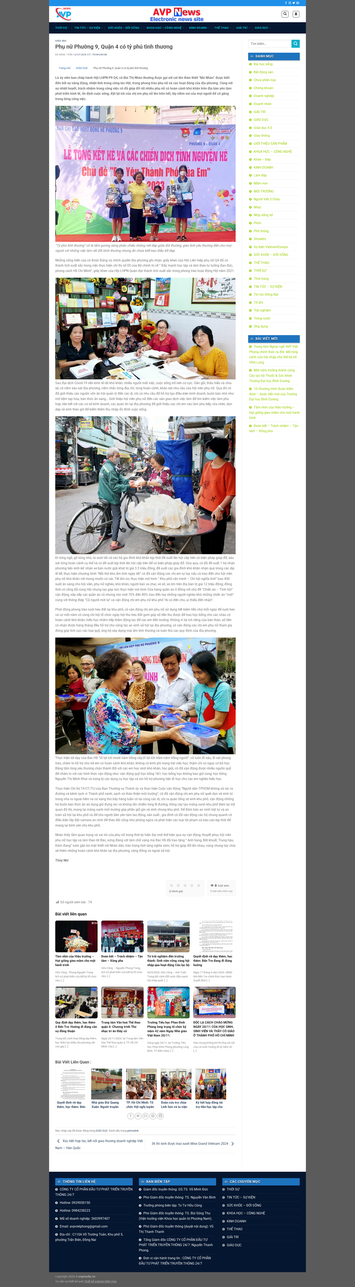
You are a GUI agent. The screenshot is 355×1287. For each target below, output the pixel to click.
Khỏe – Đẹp (262, 159)
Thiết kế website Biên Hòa (100, 1281)
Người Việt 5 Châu (267, 199)
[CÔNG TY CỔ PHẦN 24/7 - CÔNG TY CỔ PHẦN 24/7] (63, 14)
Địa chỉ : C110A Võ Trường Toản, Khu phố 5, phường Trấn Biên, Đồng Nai (89, 1237)
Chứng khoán (263, 88)
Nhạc (257, 207)
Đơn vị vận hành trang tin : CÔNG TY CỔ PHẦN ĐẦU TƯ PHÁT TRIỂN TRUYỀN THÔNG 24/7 (175, 1260)
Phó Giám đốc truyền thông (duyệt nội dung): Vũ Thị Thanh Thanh (176, 1229)
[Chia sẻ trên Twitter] (138, 1116)
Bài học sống (263, 64)
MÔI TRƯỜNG (264, 191)
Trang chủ (64, 68)
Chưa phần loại (265, 80)
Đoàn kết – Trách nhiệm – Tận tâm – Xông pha (273, 428)
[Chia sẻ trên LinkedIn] (160, 1116)
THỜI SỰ (61, 28)
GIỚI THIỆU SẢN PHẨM (270, 144)
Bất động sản (263, 72)
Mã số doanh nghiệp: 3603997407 (85, 1219)
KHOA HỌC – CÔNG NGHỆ (164, 28)
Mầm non (261, 183)
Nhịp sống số (263, 215)
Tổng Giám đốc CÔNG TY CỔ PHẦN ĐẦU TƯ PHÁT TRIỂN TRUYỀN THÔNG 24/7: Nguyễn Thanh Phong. (176, 1245)
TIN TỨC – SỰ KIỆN (87, 28)
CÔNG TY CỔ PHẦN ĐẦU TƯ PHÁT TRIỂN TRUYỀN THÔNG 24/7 (94, 1192)
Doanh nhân (263, 104)
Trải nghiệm (262, 310)
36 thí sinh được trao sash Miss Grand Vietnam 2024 (190, 1144)
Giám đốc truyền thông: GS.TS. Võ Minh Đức (175, 1189)
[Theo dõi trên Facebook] (286, 3)
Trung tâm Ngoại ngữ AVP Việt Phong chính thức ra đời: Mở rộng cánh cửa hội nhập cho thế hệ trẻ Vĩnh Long (273, 354)
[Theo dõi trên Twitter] (294, 3)
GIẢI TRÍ (241, 28)
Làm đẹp (260, 175)
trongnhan (99, 54)
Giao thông (262, 136)
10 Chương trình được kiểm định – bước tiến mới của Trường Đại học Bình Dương (273, 394)
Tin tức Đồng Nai (266, 294)
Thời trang (261, 279)
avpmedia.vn (86, 1276)
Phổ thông (261, 231)
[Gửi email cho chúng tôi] (297, 3)
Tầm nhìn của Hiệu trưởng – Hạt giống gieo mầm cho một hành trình (274, 412)
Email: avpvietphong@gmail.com (84, 1226)
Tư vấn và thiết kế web (69, 1281)
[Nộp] (296, 44)
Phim (257, 223)
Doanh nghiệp (264, 96)
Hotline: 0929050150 (75, 1203)
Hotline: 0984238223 (75, 1210)
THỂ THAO (221, 28)
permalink (133, 1130)
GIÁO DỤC (261, 28)
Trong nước (262, 318)
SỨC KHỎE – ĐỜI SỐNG (123, 28)
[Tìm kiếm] (285, 14)
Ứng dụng (261, 326)
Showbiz (260, 239)
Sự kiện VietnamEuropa (271, 247)
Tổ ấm (258, 302)
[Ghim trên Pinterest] (153, 1116)
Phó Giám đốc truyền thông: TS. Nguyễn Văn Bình (179, 1197)
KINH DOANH (198, 28)
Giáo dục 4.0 (263, 128)
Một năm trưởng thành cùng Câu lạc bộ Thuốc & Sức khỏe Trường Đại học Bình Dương (272, 375)
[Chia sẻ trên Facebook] (130, 1116)
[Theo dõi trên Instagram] (290, 3)
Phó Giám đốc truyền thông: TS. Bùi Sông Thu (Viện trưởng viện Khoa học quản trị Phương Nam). (175, 1216)
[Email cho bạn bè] (145, 1116)
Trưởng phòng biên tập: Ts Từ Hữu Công (172, 1205)
